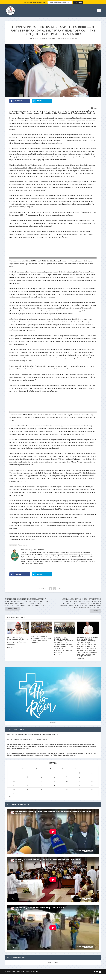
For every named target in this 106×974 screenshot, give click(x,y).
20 (54, 785)
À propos (13, 545)
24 (14, 789)
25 (27, 789)
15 (79, 781)
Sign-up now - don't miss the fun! (34, 2)
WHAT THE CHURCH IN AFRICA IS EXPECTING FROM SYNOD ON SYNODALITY (41, 638)
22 (79, 785)
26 (41, 789)
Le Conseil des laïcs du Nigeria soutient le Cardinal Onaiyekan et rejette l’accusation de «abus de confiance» (17, 641)
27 (54, 789)
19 (41, 785)
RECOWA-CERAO (18, 971)
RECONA (36, 971)
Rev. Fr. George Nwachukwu (45, 38)
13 (54, 781)
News (67, 38)
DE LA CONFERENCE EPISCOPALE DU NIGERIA (24, 739)
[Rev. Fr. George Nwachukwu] (15, 560)
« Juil (9, 796)
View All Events (53, 962)
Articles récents (22, 545)
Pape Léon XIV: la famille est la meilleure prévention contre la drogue (29, 734)
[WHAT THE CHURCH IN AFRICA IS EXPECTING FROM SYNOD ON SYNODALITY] (41, 627)
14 (66, 781)
